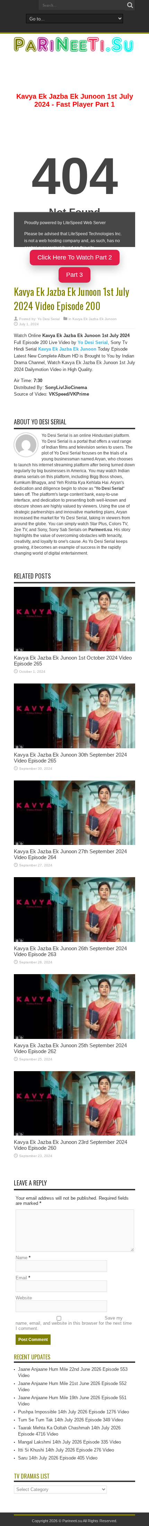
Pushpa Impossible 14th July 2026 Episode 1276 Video (73, 1411)
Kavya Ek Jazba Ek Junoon (94, 319)
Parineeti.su (72, 1521)
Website (24, 1297)
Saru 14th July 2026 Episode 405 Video (57, 1458)
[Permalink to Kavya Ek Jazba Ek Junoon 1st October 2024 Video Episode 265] (74, 649)
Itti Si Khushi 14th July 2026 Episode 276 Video (66, 1450)
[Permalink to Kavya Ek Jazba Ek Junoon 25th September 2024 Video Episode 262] (74, 1037)
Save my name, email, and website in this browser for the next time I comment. (74, 1323)
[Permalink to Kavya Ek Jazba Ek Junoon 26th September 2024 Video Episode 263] (74, 940)
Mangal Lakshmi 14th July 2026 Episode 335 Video (69, 1442)
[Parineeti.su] (74, 47)
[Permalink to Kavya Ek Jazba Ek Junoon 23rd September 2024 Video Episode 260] (74, 1134)
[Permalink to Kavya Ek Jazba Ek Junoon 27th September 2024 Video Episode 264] (74, 843)
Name (21, 1257)
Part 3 (74, 274)
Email (21, 1277)
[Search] (130, 5)
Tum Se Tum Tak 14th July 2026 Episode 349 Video (70, 1419)
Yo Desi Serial (48, 319)
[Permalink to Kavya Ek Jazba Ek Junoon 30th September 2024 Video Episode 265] (74, 746)
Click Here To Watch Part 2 (74, 257)
